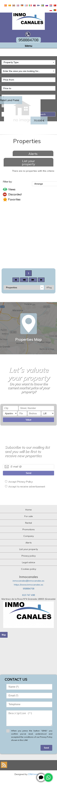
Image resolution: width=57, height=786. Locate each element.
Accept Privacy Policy (20, 481)
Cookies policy (28, 569)
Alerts (33, 154)
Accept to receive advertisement (26, 486)
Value (28, 419)
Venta (3, 1)
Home (28, 509)
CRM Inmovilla (35, 774)
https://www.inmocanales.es (28, 584)
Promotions (28, 529)
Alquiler (12, 1)
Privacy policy (29, 555)
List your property (28, 162)
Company (28, 536)
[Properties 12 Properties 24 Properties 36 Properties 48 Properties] (24, 287)
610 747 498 (28, 595)
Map (4, 635)
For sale (28, 516)
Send (28, 473)
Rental (28, 522)
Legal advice (28, 562)
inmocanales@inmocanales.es (28, 580)
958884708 (28, 588)
